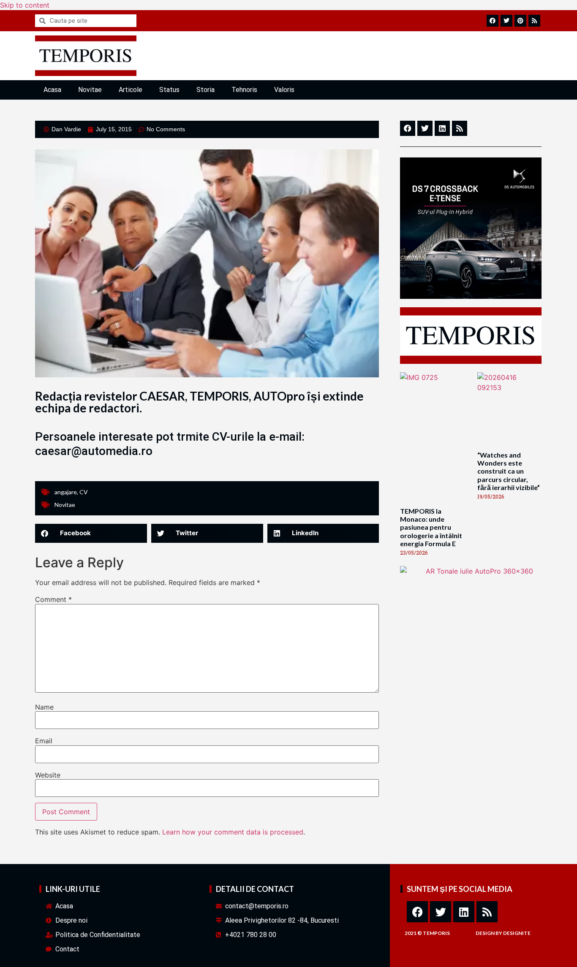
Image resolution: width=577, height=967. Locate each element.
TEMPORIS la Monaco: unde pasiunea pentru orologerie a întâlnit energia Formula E (431, 527)
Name (44, 707)
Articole (130, 90)
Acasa (52, 90)
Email (43, 740)
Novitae (90, 90)
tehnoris (244, 90)
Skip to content (24, 5)
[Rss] (487, 911)
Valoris (284, 90)
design (485, 933)
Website (47, 775)
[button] (91, 533)
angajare (65, 492)
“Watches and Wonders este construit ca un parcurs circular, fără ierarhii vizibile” (508, 471)
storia (205, 90)
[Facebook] (417, 911)
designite (517, 933)
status (169, 90)
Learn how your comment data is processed (232, 832)
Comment (53, 599)
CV (83, 492)
